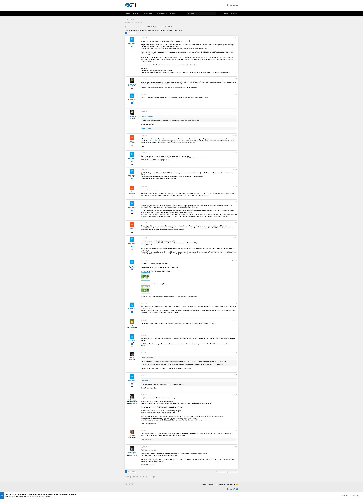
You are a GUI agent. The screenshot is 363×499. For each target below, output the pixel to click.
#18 (236, 394)
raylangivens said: (147, 116)
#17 (236, 375)
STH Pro (131, 484)
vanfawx (132, 436)
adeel (132, 141)
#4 (236, 111)
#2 (236, 79)
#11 (236, 237)
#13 (236, 303)
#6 (236, 153)
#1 (236, 37)
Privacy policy (221, 484)
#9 (236, 202)
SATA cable (153, 141)
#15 (236, 335)
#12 (236, 260)
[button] (141, 13)
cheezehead (132, 84)
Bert (132, 325)
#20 (236, 446)
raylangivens (129, 22)
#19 (236, 430)
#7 (236, 169)
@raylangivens (177, 323)
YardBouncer (132, 400)
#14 (236, 320)
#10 (236, 222)
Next (132, 33)
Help (227, 484)
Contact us (204, 484)
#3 (236, 94)
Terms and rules (213, 484)
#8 (236, 186)
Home (231, 484)
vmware (170, 193)
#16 (236, 352)
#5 (236, 135)
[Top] (235, 485)
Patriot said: (145, 380)
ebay (222, 45)
